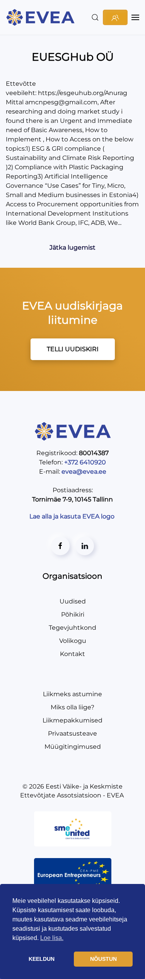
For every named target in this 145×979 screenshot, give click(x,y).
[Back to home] (41, 17)
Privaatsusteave (72, 733)
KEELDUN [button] (42, 959)
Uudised (73, 601)
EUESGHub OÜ (73, 56)
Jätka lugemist (72, 247)
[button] (95, 17)
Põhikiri (72, 614)
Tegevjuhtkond (72, 627)
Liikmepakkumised (72, 720)
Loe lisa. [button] (51, 938)
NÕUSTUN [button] (103, 959)
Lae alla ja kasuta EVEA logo (72, 516)
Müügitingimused (72, 746)
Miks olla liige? (72, 707)
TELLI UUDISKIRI (73, 349)
